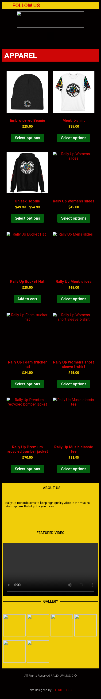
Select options (27, 138)
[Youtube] (74, 6)
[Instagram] (64, 522)
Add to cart (27, 299)
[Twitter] (64, 6)
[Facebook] (54, 6)
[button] (50, 36)
